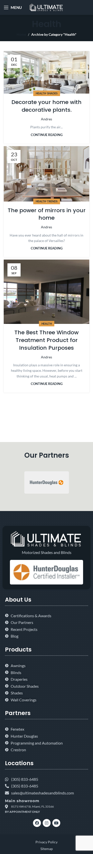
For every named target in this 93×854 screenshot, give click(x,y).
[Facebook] (37, 823)
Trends (52, 201)
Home (21, 34)
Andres (46, 119)
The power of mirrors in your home (47, 214)
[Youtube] (56, 823)
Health (41, 93)
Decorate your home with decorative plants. (46, 106)
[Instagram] (47, 823)
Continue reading (46, 135)
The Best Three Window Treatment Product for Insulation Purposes (46, 340)
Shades (52, 93)
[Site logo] (47, 7)
